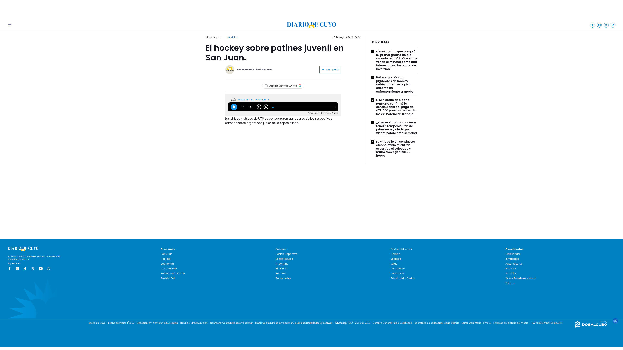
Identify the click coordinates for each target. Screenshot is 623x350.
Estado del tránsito (403, 278)
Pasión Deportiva (286, 254)
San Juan (166, 254)
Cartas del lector (401, 249)
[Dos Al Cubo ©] (591, 327)
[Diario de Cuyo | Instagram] (599, 25)
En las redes (283, 278)
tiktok (25, 268)
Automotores (513, 264)
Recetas (281, 273)
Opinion (395, 254)
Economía (167, 264)
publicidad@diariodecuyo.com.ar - (315, 323)
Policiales (281, 249)
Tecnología (398, 268)
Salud (394, 264)
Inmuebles (512, 259)
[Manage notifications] (615, 320)
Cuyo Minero (169, 268)
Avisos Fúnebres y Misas (520, 278)
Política (165, 259)
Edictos (510, 283)
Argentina (282, 264)
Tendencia (397, 273)
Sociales (396, 259)
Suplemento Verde (173, 273)
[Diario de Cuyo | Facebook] (592, 25)
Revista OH (168, 278)
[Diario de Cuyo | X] (606, 25)
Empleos (510, 268)
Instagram (17, 268)
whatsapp (48, 268)
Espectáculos (284, 259)
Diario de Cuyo (214, 37)
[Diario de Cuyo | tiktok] (613, 25)
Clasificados (513, 254)
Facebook (10, 268)
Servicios (511, 273)
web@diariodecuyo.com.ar (237, 323)
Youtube (41, 268)
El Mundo (281, 268)
